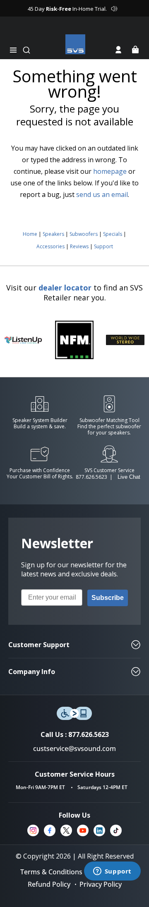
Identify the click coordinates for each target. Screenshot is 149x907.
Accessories (50, 246)
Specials (112, 234)
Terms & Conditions (51, 871)
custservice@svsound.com (74, 748)
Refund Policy (49, 884)
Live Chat (129, 477)
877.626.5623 (91, 476)
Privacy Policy (100, 884)
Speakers (53, 234)
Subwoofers (84, 234)
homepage (110, 171)
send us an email (102, 194)
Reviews (79, 246)
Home (30, 234)
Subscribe (107, 597)
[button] (13, 50)
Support (103, 246)
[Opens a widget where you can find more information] (112, 871)
